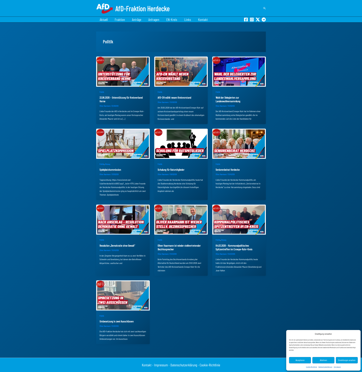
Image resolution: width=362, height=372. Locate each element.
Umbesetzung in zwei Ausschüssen (117, 321)
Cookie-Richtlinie (311, 367)
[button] (264, 8)
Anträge (136, 19)
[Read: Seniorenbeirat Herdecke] (239, 143)
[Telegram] (264, 19)
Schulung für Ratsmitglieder (171, 169)
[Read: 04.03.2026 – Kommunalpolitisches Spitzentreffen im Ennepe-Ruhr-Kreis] (239, 219)
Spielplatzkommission (110, 169)
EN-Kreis (171, 19)
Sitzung (107, 164)
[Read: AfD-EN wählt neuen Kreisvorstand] (181, 71)
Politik (102, 92)
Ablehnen (323, 360)
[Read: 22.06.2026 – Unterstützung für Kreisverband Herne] (123, 71)
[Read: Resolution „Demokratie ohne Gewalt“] (123, 219)
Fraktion (120, 19)
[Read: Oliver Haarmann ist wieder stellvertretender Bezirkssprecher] (181, 219)
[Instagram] (252, 19)
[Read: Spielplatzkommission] (123, 143)
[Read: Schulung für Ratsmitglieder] (181, 143)
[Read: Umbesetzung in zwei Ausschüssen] (123, 295)
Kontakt (203, 19)
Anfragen (153, 19)
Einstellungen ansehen (346, 360)
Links (187, 19)
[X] (258, 19)
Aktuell (104, 19)
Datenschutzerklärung (325, 367)
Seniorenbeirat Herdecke (228, 169)
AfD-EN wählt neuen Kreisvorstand (174, 97)
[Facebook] (246, 19)
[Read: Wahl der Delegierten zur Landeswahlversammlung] (239, 71)
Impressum (337, 367)
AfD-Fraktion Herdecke (142, 8)
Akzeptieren (300, 360)
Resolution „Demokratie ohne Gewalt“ (117, 245)
